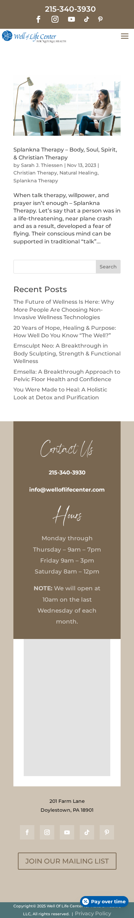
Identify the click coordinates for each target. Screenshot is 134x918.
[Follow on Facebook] (38, 19)
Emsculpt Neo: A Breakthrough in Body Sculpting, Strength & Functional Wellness (67, 353)
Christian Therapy (35, 173)
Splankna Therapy (35, 181)
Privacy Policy (93, 913)
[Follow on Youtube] (71, 19)
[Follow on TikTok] (86, 19)
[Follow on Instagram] (55, 19)
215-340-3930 (67, 472)
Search (108, 267)
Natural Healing (78, 173)
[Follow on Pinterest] (100, 19)
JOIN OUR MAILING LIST (67, 861)
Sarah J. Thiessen (42, 165)
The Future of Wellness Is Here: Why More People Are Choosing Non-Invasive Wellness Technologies (63, 310)
